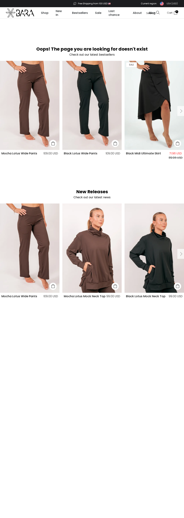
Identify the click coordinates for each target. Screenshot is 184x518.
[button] (159, 4)
